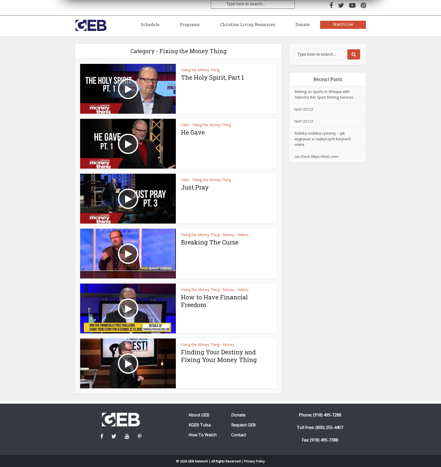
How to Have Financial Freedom (214, 301)
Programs (190, 24)
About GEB (199, 415)
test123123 (304, 109)
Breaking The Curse (209, 242)
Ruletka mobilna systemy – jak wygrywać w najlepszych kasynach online (323, 139)
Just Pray (195, 187)
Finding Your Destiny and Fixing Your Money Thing (219, 356)
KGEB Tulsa (200, 425)
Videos (243, 234)
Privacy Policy (254, 461)
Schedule (150, 24)
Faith (185, 124)
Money (228, 234)
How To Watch (203, 435)
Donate (303, 24)
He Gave (193, 132)
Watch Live (343, 24)
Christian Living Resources (247, 24)
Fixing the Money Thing (200, 69)
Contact (238, 435)
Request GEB (243, 425)
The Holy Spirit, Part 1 (212, 77)
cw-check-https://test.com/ (317, 156)
